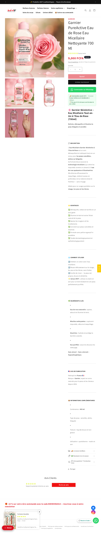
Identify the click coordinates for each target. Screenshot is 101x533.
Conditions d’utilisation (87, 526)
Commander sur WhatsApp (84, 90)
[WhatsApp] (96, 521)
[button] (58, 8)
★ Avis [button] (99, 268)
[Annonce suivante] (95, 2)
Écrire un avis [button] (64, 485)
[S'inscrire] (38, 512)
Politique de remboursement (55, 526)
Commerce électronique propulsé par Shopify (34, 526)
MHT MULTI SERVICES (17, 526)
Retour (9, 528)
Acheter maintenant (82, 82)
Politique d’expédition (47, 528)
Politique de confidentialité (72, 526)
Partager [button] (73, 469)
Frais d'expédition (73, 62)
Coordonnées (58, 528)
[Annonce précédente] (5, 2)
